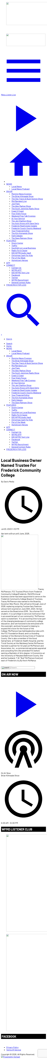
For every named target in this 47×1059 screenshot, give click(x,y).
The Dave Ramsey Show (21, 238)
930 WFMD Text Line (20, 272)
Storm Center (17, 243)
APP (8, 262)
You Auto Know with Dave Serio (25, 223)
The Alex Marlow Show (21, 206)
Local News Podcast (20, 189)
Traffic (14, 245)
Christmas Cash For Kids (22, 255)
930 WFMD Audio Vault (21, 253)
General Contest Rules (21, 282)
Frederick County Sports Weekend (26, 228)
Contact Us (16, 267)
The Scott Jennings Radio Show (25, 208)
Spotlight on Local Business (23, 248)
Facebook (15, 275)
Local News (16, 186)
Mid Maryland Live (19, 201)
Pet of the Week (18, 258)
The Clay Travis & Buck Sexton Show (27, 198)
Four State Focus (18, 213)
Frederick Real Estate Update (24, 226)
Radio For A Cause (19, 250)
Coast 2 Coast (17, 211)
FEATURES (11, 240)
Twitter (14, 277)
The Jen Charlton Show (21, 221)
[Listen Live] (23, 703)
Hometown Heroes (19, 260)
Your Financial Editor (20, 230)
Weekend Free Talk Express (23, 216)
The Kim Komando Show (22, 233)
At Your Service (18, 218)
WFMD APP (16, 270)
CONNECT (10, 265)
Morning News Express (21, 194)
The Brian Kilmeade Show (22, 196)
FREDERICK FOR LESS (16, 285)
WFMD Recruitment (20, 280)
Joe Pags (15, 203)
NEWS (9, 184)
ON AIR (9, 191)
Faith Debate (17, 235)
